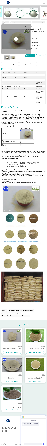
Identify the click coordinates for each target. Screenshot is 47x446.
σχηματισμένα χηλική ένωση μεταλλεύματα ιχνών (21, 310)
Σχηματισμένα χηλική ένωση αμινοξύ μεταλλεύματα (21, 22)
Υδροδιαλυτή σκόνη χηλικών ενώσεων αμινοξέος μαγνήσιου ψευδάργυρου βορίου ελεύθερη (12, 349)
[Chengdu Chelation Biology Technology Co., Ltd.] (8, 3)
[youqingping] (6, 431)
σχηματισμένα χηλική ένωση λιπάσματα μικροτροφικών (15, 315)
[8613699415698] (15, 428)
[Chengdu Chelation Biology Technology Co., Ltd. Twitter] (2, 428)
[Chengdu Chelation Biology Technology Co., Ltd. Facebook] (6, 428)
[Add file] (23, 444)
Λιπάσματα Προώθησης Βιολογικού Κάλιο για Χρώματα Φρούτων (12, 378)
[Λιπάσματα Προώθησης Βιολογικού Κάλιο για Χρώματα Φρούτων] (12, 367)
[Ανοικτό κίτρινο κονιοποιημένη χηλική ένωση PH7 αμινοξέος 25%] (16, 39)
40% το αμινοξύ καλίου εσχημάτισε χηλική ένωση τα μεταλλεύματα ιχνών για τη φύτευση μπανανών (35, 349)
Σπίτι (2, 22)
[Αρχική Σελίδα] (8, 422)
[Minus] (44, 416)
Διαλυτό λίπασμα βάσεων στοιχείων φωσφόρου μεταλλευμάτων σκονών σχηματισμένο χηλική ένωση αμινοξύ (12, 406)
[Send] (44, 444)
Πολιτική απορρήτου (3, 444)
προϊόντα (7, 22)
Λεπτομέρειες (10, 64)
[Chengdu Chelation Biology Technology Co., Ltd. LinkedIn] (9, 428)
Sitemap (9, 443)
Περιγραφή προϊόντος (28, 64)
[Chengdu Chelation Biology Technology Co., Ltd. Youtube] (12, 428)
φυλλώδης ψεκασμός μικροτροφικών (11, 313)
